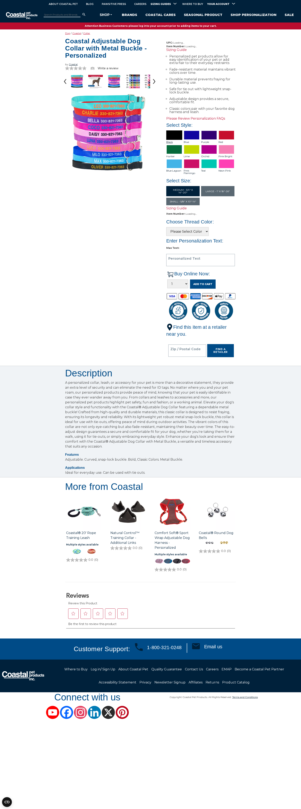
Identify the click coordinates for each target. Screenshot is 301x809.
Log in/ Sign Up (103, 669)
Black (169, 142)
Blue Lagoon (173, 170)
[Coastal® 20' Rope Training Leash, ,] (84, 512)
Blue (186, 142)
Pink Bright (225, 156)
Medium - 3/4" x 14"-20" (183, 191)
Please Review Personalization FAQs (195, 118)
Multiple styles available (82, 544)
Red (220, 142)
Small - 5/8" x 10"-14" (183, 201)
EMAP (227, 669)
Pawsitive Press (114, 4)
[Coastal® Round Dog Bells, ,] (217, 512)
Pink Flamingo (189, 171)
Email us (213, 646)
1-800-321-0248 (164, 647)
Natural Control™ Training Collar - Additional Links (124, 538)
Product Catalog (236, 682)
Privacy (145, 682)
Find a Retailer (220, 350)
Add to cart (202, 284)
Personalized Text (184, 258)
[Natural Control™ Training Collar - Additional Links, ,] (128, 512)
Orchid (205, 156)
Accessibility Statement (117, 682)
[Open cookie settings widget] (7, 802)
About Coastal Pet (63, 4)
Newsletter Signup (170, 682)
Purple (205, 142)
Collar (86, 33)
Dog (67, 33)
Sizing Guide (176, 50)
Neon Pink (224, 170)
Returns (212, 682)
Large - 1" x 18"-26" (218, 191)
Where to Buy (192, 4)
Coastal (76, 33)
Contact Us (194, 669)
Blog (90, 4)
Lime (187, 156)
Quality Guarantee (166, 669)
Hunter (170, 156)
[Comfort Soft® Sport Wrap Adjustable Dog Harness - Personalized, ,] (173, 512)
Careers (140, 4)
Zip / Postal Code (185, 349)
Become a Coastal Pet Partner (259, 669)
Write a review (108, 68)
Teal (203, 170)
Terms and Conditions (245, 697)
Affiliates (196, 682)
